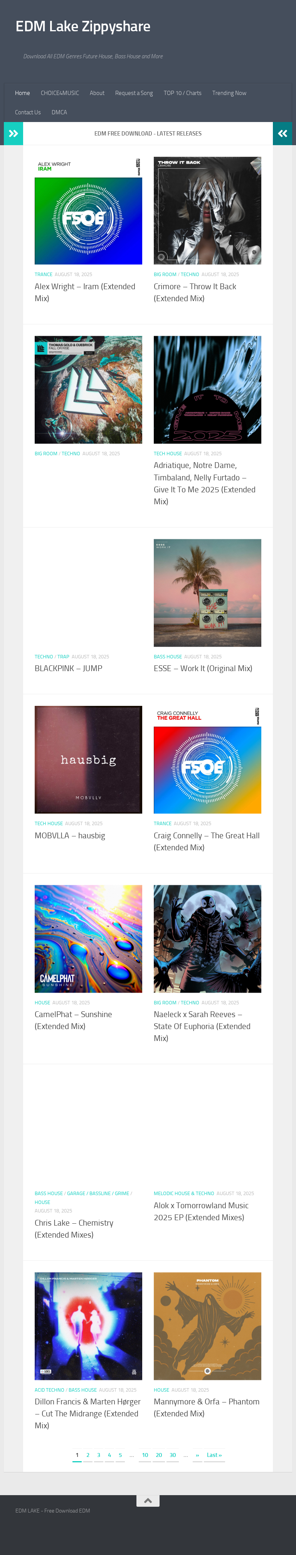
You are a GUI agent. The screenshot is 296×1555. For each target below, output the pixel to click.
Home (22, 93)
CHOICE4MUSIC (60, 93)
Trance (43, 274)
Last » (214, 1455)
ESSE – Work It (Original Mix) (203, 668)
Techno (190, 274)
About (97, 93)
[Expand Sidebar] (13, 133)
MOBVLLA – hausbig (70, 835)
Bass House (168, 657)
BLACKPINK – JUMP (68, 668)
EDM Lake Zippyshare (83, 26)
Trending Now (229, 93)
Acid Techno (49, 1390)
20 (159, 1455)
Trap (63, 657)
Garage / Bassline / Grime (98, 1193)
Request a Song (134, 93)
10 (145, 1455)
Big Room (165, 274)
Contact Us (28, 112)
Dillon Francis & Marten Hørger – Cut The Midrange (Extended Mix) (88, 1413)
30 (173, 1455)
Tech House (168, 453)
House (42, 1003)
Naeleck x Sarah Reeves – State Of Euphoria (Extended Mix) (202, 1026)
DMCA (59, 112)
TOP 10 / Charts (183, 93)
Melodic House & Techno (184, 1193)
